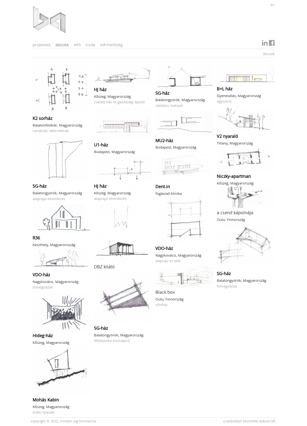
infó (77, 44)
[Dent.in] (184, 166)
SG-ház (40, 186)
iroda (90, 44)
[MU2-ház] (184, 123)
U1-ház (101, 145)
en (273, 4)
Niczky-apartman (234, 176)
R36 (36, 238)
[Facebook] (272, 44)
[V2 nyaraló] (246, 119)
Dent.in (162, 186)
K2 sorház (42, 118)
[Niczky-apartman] (246, 159)
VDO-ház (41, 274)
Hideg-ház (43, 335)
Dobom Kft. (267, 421)
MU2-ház (164, 140)
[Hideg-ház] (61, 311)
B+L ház (224, 89)
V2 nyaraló (227, 136)
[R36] (61, 218)
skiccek (62, 44)
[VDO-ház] (61, 259)
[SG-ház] (61, 159)
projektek (42, 44)
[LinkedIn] (265, 44)
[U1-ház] (123, 123)
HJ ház (100, 89)
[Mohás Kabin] (61, 370)
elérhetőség (111, 44)
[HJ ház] (123, 73)
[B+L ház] (246, 73)
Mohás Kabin (46, 400)
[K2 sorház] (61, 87)
